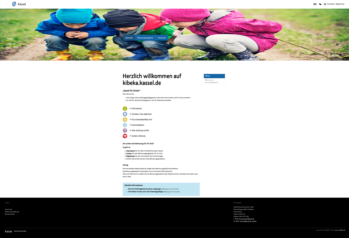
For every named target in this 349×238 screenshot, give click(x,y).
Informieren (130, 151)
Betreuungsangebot (145, 38)
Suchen (129, 153)
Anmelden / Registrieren (335, 4)
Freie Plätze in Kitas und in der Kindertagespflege (145, 192)
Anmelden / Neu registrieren (142, 114)
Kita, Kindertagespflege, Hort (142, 119)
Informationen (137, 108)
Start (208, 76)
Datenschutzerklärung (12, 212)
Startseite (129, 38)
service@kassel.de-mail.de (248, 221)
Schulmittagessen (138, 125)
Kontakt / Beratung (138, 136)
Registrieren (130, 156)
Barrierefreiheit (10, 214)
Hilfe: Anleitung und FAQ (140, 130)
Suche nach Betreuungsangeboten (211, 81)
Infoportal (162, 38)
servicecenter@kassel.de (246, 219)
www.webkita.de (339, 230)
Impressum (8, 209)
